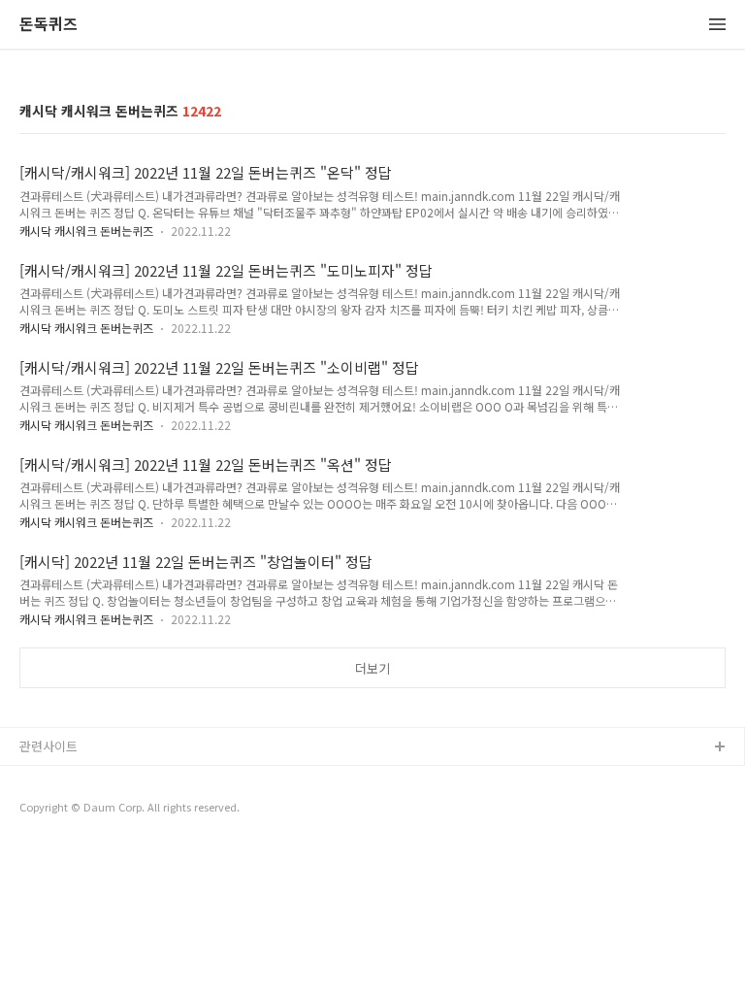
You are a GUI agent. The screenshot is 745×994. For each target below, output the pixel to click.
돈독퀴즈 (48, 25)
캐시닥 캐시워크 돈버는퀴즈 (86, 230)
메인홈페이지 (55, 810)
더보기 (372, 668)
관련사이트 (48, 746)
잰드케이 (43, 779)
